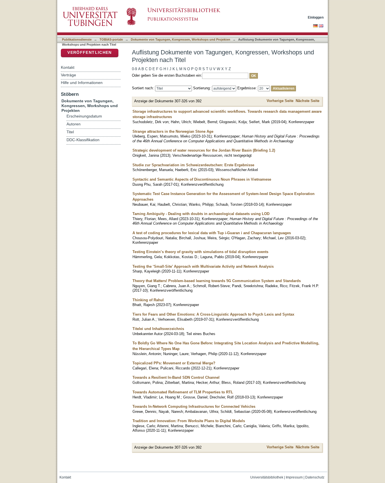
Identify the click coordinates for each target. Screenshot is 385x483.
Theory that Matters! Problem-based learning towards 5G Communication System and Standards (216, 281)
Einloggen (316, 17)
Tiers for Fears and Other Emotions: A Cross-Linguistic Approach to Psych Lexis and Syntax (213, 314)
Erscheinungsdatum (84, 116)
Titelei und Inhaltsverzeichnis (158, 329)
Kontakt (67, 67)
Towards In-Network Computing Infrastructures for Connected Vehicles (193, 406)
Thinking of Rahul (148, 300)
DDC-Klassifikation (83, 140)
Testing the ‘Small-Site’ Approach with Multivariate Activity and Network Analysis (203, 266)
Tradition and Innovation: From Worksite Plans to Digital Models (188, 421)
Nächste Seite (307, 101)
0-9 (134, 69)
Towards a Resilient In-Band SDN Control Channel (176, 377)
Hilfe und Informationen (82, 82)
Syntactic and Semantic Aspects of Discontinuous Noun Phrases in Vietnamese (201, 179)
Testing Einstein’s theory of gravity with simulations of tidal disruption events (200, 252)
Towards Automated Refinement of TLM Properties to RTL (182, 392)
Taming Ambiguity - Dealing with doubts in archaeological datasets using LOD (200, 214)
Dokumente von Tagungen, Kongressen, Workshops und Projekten (180, 39)
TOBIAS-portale (111, 39)
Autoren (74, 124)
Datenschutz (314, 477)
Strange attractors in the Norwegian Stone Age (172, 131)
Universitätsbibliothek (266, 477)
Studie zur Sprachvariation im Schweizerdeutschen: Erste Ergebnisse (193, 165)
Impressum (294, 477)
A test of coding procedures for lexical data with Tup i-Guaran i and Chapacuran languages (211, 233)
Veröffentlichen (89, 52)
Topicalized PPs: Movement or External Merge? (173, 363)
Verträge (68, 75)
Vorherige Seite (280, 101)
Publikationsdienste (77, 39)
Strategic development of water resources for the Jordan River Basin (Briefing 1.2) (203, 150)
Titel (70, 132)
